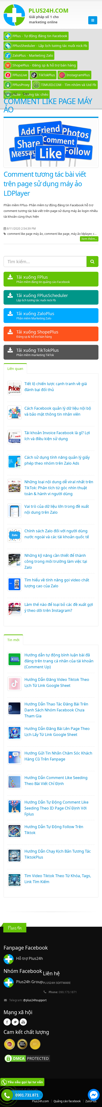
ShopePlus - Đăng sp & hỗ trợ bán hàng (44, 65)
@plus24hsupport (34, 1000)
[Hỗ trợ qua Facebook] (94, 1095)
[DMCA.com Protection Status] (27, 1058)
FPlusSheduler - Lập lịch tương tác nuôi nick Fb (50, 45)
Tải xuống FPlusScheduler (42, 297)
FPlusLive (20, 75)
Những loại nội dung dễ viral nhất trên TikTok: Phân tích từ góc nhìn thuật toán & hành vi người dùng (58, 487)
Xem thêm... (89, 239)
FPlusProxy (21, 84)
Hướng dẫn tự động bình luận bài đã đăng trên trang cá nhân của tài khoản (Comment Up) (58, 660)
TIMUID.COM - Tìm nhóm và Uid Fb (68, 84)
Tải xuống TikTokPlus (37, 352)
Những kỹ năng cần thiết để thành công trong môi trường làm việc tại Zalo (55, 561)
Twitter (15, 1022)
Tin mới (13, 640)
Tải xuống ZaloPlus (35, 315)
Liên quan (15, 368)
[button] (94, 1095)
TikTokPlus (47, 75)
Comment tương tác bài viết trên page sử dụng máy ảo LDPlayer (45, 183)
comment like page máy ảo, (25, 234)
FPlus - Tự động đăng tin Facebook (40, 36)
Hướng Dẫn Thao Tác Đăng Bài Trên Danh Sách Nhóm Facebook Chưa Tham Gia (56, 710)
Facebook (7, 1022)
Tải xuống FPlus (43, 279)
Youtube (23, 1022)
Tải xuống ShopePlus (37, 334)
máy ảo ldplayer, (82, 234)
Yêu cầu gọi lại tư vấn (25, 1082)
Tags (26, 93)
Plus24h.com (40, 1101)
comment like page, (57, 234)
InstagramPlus (78, 75)
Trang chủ (11, 93)
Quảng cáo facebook (67, 1101)
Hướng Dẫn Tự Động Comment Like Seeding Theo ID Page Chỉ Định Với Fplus (56, 808)
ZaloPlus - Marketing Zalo (33, 55)
